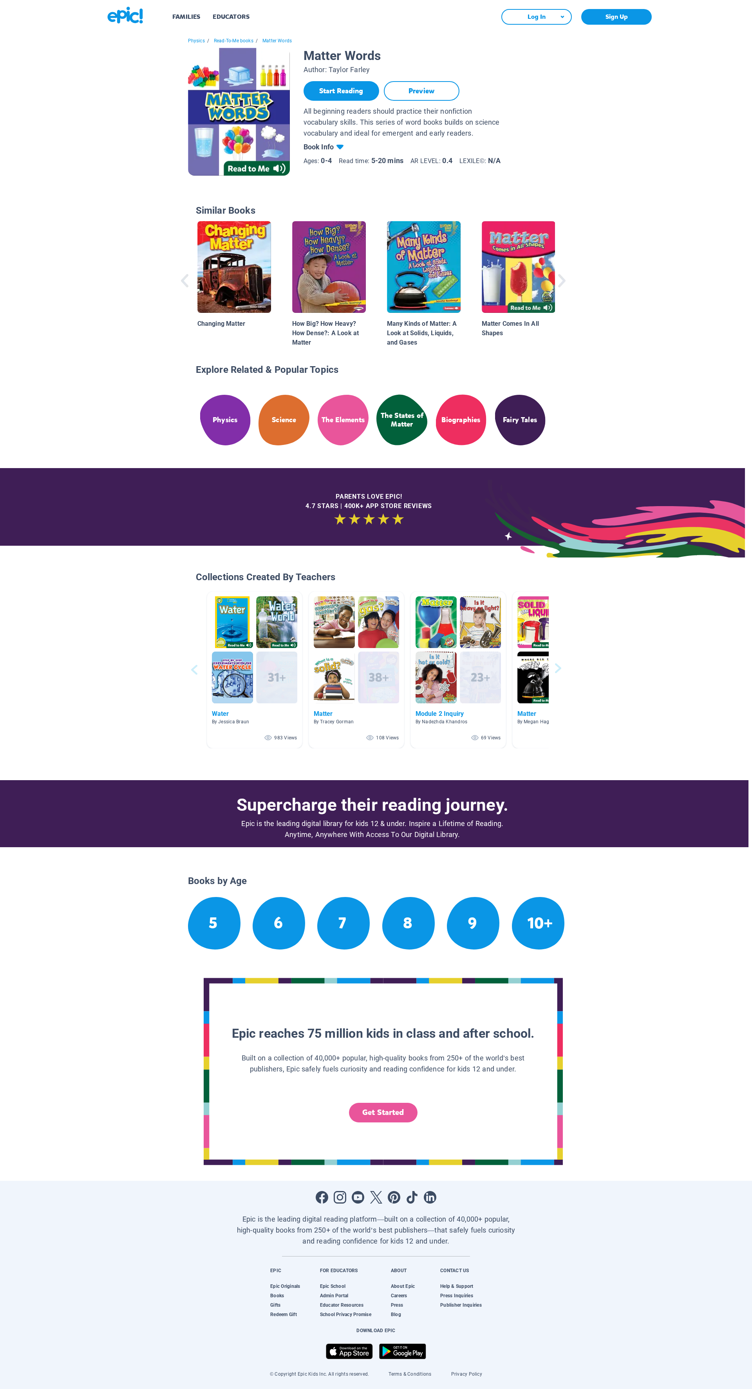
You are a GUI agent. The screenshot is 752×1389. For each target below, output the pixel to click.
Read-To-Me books (233, 41)
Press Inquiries (456, 1295)
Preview (421, 91)
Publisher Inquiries (461, 1305)
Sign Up (617, 17)
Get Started (383, 1112)
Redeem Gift (283, 1314)
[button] (254, 669)
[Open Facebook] (322, 1197)
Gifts (275, 1305)
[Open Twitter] (376, 1197)
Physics (196, 41)
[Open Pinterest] (394, 1197)
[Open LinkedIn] (430, 1197)
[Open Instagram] (340, 1197)
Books (277, 1295)
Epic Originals (285, 1286)
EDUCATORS (231, 17)
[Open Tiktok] (412, 1197)
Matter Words (277, 41)
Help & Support (456, 1286)
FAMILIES (186, 17)
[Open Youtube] (358, 1197)
